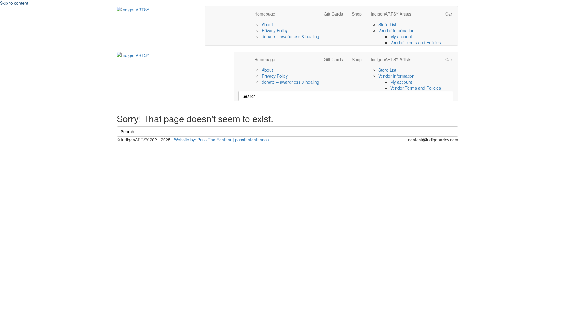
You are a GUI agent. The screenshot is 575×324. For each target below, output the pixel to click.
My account (401, 36)
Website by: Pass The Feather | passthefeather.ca (221, 139)
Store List (387, 24)
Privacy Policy (275, 30)
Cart (449, 14)
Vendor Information (396, 30)
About (267, 24)
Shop (357, 14)
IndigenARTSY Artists (391, 14)
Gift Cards (333, 14)
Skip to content (14, 3)
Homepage (264, 14)
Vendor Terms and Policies (415, 42)
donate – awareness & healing (290, 36)
